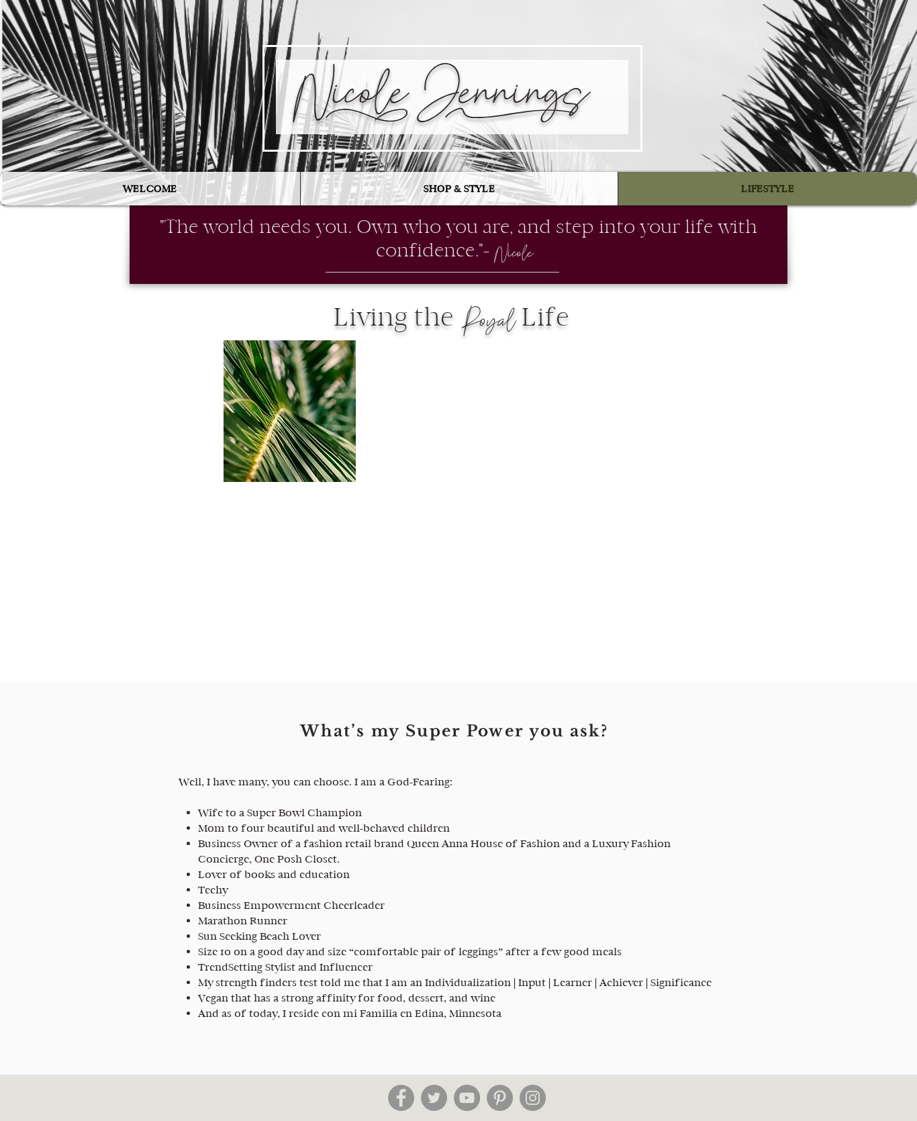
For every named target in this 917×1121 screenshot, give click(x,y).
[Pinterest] (500, 1098)
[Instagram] (533, 1098)
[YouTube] (467, 1098)
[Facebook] (401, 1098)
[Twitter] (434, 1098)
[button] (459, 188)
